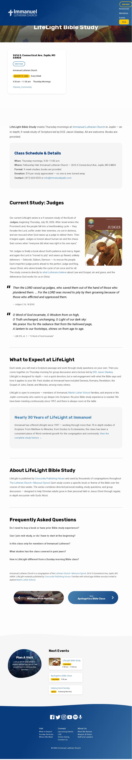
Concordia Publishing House (50, 478)
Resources (124, 9)
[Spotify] (75, 717)
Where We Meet (46, 737)
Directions (19, 64)
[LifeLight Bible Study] (55, 662)
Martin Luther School (79, 392)
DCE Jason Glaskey (103, 372)
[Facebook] (52, 717)
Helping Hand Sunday (60, 688)
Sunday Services (46, 734)
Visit (41, 728)
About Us (82, 728)
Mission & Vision (85, 734)
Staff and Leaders (85, 737)
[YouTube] (70, 717)
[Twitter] (58, 717)
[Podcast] (80, 717)
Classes (16, 87)
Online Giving (63, 737)
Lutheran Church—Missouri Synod (70, 573)
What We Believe (85, 732)
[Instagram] (64, 717)
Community (26, 87)
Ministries (123, 13)
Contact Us (63, 740)
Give (124, 22)
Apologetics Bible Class (91, 598)
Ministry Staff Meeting (40, 598)
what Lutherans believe (54, 272)
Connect (62, 728)
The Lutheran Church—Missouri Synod (30, 482)
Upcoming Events (65, 732)
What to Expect (45, 732)
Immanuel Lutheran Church (89, 126)
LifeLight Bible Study (72, 660)
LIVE (59, 734)
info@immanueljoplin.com (58, 177)
